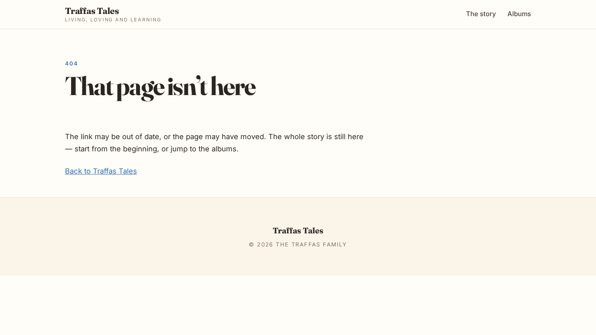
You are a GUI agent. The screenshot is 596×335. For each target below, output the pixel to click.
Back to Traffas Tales (101, 171)
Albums (519, 14)
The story (481, 14)
